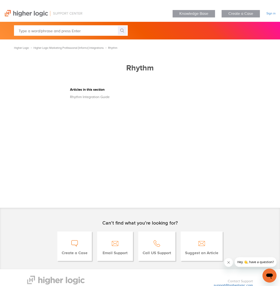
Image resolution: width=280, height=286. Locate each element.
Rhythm (112, 48)
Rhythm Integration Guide (90, 97)
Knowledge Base (193, 13)
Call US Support (157, 253)
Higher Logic (21, 48)
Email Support (115, 253)
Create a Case (240, 13)
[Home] (41, 16)
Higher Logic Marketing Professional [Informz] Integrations (68, 48)
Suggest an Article (201, 253)
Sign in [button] (271, 13)
